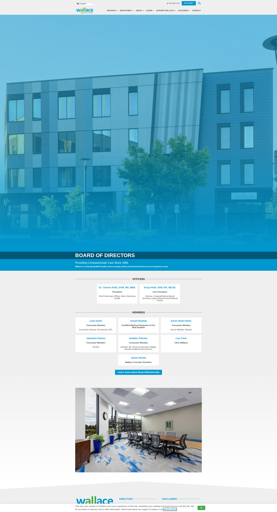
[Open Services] (117, 10)
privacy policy (170, 509)
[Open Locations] (189, 10)
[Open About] (143, 10)
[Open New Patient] (133, 10)
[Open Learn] (154, 10)
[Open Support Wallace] (175, 10)
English (83, 4)
